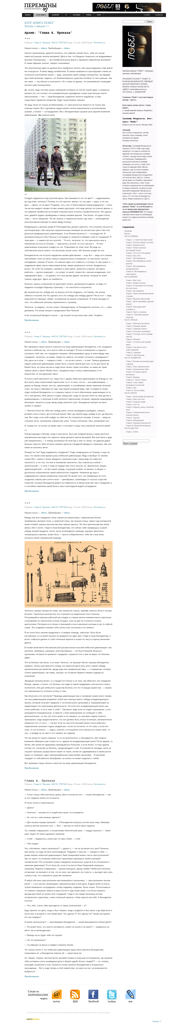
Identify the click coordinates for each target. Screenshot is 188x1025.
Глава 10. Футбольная (135, 355)
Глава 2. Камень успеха (136, 283)
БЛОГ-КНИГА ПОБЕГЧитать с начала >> (39, 24)
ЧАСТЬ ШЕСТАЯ (131, 428)
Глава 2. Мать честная (135, 399)
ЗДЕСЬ (139, 178)
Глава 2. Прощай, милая (136, 326)
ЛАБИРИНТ (55, 15)
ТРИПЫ (88, 15)
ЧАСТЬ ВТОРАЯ (130, 277)
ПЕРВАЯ (28, 15)
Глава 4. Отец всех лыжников (138, 331)
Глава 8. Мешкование (135, 420)
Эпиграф (128, 231)
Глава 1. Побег (132, 432)
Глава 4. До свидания (135, 291)
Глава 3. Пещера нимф (135, 402)
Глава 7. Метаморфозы (136, 258)
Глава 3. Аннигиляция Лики (137, 369)
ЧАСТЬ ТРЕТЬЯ (59, 42)
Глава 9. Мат (131, 388)
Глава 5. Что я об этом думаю (138, 253)
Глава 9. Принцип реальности (138, 423)
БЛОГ (99, 15)
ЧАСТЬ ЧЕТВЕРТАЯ (132, 358)
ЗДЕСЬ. (133, 100)
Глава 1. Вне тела (133, 280)
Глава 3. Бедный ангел (135, 245)
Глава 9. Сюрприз (133, 353)
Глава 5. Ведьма (133, 377)
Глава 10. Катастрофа (135, 390)
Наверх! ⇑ (157, 1021)
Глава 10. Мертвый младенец (138, 426)
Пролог (127, 234)
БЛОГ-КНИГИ (41, 15)
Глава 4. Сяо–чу (132, 405)
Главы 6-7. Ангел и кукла (136, 380)
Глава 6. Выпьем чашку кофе (138, 299)
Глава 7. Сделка (132, 418)
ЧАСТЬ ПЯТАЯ (130, 393)
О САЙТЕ (147, 15)
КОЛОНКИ (76, 15)
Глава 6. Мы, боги (133, 256)
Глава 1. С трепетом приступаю (139, 240)
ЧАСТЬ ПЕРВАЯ (131, 236)
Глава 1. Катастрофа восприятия (140, 397)
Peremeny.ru (99, 42)
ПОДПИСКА (159, 15)
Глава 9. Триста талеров (136, 312)
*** (27, 39)
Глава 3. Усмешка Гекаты (136, 329)
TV (66, 15)
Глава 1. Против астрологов (137, 323)
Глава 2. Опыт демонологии (137, 367)
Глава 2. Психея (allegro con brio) (139, 242)
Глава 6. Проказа (42, 42)
